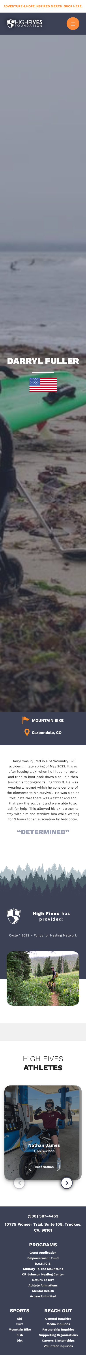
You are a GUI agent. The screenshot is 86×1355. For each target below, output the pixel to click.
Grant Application (43, 1252)
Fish (20, 1335)
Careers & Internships (58, 1340)
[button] (19, 1184)
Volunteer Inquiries (58, 1346)
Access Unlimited (43, 1296)
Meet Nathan (44, 1167)
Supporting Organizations (58, 1335)
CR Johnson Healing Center (43, 1274)
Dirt (19, 1340)
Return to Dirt (43, 1280)
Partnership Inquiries (58, 1329)
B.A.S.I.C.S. (43, 1263)
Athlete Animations (43, 1285)
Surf (19, 1324)
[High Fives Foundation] (24, 23)
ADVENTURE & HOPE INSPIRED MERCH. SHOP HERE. (43, 6)
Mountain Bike (20, 1329)
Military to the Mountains (43, 1269)
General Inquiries (58, 1318)
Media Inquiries (58, 1324)
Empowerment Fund (43, 1258)
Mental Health (43, 1291)
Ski (19, 1318)
